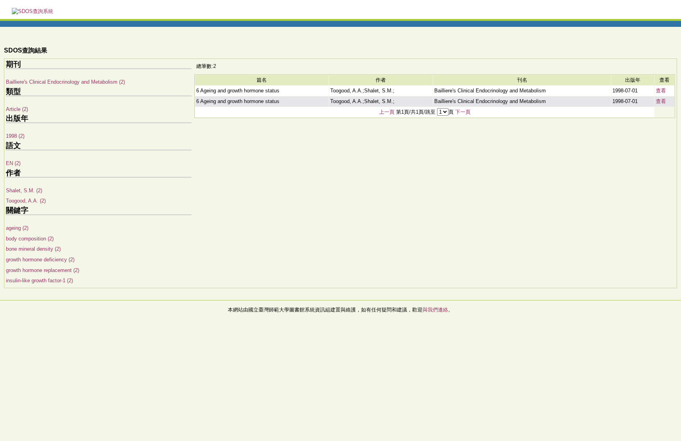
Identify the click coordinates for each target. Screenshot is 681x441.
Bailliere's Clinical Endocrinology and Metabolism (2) (65, 82)
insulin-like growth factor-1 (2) (39, 280)
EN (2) (13, 163)
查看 (661, 91)
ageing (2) (17, 228)
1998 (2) (15, 136)
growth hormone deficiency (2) (40, 260)
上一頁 (386, 112)
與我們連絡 (435, 310)
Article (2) (17, 109)
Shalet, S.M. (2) (24, 190)
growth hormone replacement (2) (42, 270)
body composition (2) (30, 239)
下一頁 (463, 112)
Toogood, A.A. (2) (26, 201)
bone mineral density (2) (33, 249)
